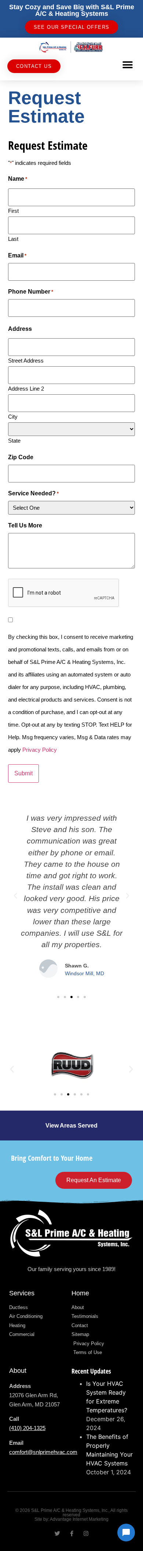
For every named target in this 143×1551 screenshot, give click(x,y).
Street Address (26, 360)
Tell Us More (25, 526)
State (14, 440)
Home (80, 1293)
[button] (127, 64)
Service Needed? (33, 493)
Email (17, 256)
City (13, 416)
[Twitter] (57, 1533)
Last (13, 239)
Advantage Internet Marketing (79, 1519)
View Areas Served (71, 1125)
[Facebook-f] (71, 1533)
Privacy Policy (39, 750)
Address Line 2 (26, 388)
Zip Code (20, 457)
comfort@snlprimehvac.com (43, 1452)
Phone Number (30, 292)
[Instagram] (86, 1533)
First (13, 211)
